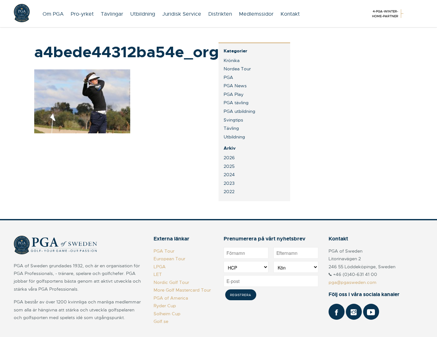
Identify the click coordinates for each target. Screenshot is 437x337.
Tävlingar (112, 14)
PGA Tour (164, 251)
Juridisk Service (181, 14)
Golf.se (161, 321)
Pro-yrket (82, 14)
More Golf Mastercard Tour (182, 290)
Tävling (231, 128)
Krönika (232, 60)
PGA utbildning (239, 111)
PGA (228, 77)
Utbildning (142, 14)
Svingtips (233, 120)
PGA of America (171, 298)
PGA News (235, 86)
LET (158, 274)
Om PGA (53, 14)
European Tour (169, 259)
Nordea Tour (237, 69)
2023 (229, 183)
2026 (229, 158)
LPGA (160, 267)
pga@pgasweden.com (353, 282)
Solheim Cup (167, 314)
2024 (229, 174)
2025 (229, 166)
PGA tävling (236, 103)
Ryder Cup (165, 306)
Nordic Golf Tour (171, 282)
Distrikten (220, 14)
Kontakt (290, 14)
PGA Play (233, 94)
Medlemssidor (256, 14)
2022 (229, 191)
